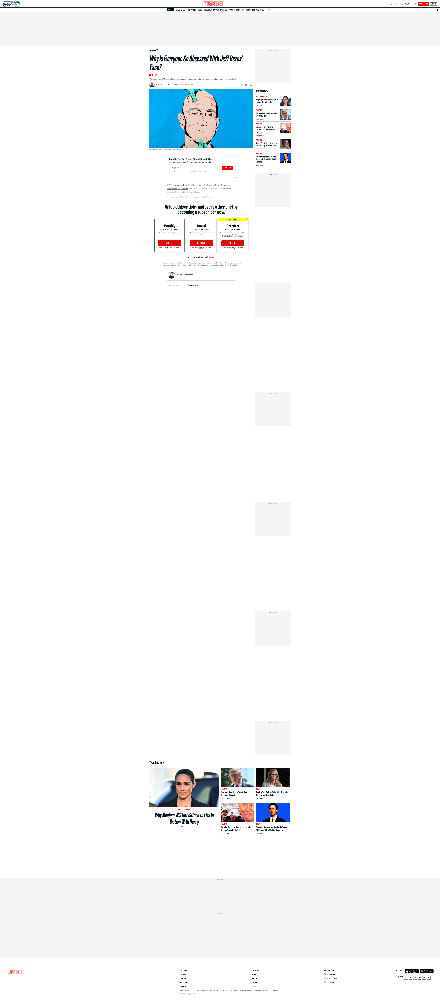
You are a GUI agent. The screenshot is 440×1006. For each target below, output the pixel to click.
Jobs (197, 990)
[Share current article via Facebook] (236, 85)
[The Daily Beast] (213, 3)
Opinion (232, 10)
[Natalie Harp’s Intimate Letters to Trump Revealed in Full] (285, 133)
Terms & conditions (254, 990)
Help (210, 990)
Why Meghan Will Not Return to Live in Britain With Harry (184, 818)
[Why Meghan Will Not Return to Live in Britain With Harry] (285, 105)
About (182, 990)
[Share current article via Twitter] (241, 85)
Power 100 (240, 10)
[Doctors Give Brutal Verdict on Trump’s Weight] (285, 119)
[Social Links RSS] (424, 978)
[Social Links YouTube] (419, 978)
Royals (216, 10)
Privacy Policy (203, 171)
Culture (255, 982)
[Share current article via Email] (246, 85)
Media (200, 10)
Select (170, 243)
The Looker (191, 10)
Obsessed (208, 10)
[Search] (437, 10)
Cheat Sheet (181, 10)
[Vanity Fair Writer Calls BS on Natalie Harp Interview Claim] (285, 149)
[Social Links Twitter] (410, 978)
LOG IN (433, 4)
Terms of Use (193, 171)
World (254, 978)
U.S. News (260, 10)
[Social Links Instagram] (415, 978)
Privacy (215, 990)
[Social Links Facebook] (406, 978)
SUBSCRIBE (423, 4)
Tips (193, 990)
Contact (188, 990)
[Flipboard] (428, 978)
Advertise (204, 990)
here (196, 285)
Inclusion (243, 990)
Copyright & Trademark (270, 990)
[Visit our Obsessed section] (19, 3)
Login (211, 257)
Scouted (268, 10)
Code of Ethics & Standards (229, 990)
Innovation (250, 10)
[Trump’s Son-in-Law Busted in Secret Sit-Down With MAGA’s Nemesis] (285, 162)
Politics (223, 10)
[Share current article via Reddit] (251, 85)
